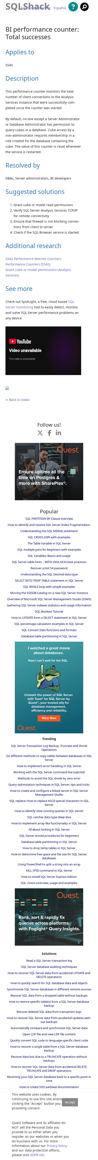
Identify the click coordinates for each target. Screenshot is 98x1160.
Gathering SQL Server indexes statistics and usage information (49, 605)
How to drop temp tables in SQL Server (49, 848)
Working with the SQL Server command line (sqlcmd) (49, 772)
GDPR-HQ (37, 1155)
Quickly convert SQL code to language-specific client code (49, 1040)
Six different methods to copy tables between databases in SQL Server (49, 758)
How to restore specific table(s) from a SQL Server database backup (49, 1004)
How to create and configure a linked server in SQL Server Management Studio (49, 793)
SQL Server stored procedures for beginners (49, 836)
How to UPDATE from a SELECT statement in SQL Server (49, 618)
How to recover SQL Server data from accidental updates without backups (49, 1020)
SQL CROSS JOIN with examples (49, 537)
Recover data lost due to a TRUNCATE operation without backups (49, 1059)
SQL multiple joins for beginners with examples (49, 549)
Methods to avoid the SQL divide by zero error (49, 778)
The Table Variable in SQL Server (49, 543)
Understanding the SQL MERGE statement (49, 531)
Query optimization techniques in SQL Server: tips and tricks (49, 784)
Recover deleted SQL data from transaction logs (49, 1012)
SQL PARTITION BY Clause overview (49, 518)
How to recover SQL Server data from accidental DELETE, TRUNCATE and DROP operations (49, 1069)
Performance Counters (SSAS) (27, 264)
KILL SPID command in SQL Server (49, 870)
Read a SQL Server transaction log (49, 960)
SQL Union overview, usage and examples (49, 883)
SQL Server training (36, 8)
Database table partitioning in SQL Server (49, 636)
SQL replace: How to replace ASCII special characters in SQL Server (49, 803)
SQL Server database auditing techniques (49, 967)
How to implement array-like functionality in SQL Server (49, 823)
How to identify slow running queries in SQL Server (49, 811)
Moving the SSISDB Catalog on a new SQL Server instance (49, 593)
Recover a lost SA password (49, 568)
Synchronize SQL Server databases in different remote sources (49, 989)
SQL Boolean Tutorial (49, 611)
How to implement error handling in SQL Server (49, 766)
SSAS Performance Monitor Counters (33, 259)
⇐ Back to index (17, 400)
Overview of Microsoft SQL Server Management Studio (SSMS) (49, 599)
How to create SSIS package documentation (49, 1087)
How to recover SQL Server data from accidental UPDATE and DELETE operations (49, 975)
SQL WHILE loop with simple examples (49, 587)
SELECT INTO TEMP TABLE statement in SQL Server (49, 580)
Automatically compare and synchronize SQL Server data (49, 1028)
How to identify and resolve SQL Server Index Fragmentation (49, 525)
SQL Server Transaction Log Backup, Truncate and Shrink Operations (49, 748)
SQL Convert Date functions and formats (49, 630)
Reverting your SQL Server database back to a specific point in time (49, 1079)
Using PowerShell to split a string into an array (49, 864)
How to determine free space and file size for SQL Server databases (49, 856)
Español (60, 8)
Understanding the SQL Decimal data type (49, 574)
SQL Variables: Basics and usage (49, 556)
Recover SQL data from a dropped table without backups (49, 995)
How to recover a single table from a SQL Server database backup (49, 1048)
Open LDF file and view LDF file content (49, 1034)
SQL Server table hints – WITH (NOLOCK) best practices (49, 562)
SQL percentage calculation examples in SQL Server (49, 624)
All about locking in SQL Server (49, 829)
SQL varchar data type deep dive (49, 817)
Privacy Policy (57, 1145)
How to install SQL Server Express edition (49, 877)
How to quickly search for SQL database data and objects (49, 983)
